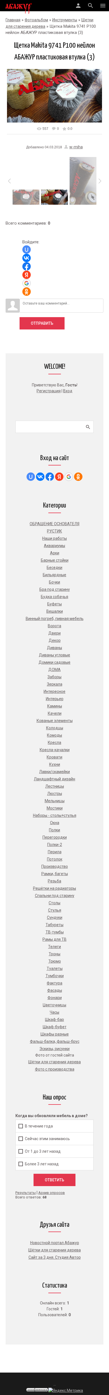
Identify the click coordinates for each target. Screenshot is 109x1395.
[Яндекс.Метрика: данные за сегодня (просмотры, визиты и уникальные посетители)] (65, 1391)
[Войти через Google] (26, 283)
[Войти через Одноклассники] (26, 291)
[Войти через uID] (26, 249)
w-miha (76, 147)
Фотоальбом (36, 20)
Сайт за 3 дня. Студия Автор (55, 1257)
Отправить (42, 323)
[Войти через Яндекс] (26, 275)
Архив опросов (51, 1193)
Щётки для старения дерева (54, 1250)
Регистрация (49, 391)
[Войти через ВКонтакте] (26, 258)
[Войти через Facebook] (26, 266)
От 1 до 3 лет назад (43, 1151)
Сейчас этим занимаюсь (47, 1138)
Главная (13, 20)
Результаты (25, 1193)
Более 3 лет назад (42, 1164)
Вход (67, 391)
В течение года (39, 1126)
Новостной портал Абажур (54, 1242)
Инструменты (64, 20)
